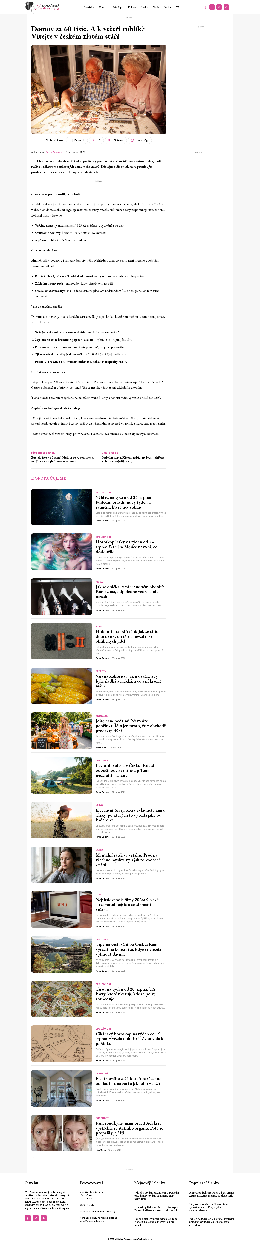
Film (98, 895)
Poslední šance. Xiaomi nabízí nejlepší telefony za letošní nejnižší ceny (133, 459)
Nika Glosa (101, 747)
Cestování (102, 760)
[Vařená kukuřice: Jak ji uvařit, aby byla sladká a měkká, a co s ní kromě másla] (61, 686)
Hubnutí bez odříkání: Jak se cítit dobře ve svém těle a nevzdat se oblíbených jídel (127, 636)
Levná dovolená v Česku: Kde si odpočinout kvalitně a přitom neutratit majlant (125, 770)
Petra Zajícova (53, 152)
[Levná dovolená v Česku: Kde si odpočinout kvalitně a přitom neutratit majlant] (61, 775)
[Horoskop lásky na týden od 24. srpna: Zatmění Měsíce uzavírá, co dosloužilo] (61, 551)
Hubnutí (101, 626)
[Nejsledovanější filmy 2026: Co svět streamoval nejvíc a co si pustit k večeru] (61, 909)
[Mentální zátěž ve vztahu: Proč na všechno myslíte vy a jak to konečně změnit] (61, 865)
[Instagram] (219, 7)
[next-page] (39, 1158)
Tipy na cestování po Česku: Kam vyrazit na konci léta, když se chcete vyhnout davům (128, 949)
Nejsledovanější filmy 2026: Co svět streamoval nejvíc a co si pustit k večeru (128, 904)
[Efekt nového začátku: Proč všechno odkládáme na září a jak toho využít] (61, 1088)
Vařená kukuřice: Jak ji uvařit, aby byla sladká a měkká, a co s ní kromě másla (128, 681)
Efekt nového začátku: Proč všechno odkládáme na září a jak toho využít (128, 1080)
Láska (99, 850)
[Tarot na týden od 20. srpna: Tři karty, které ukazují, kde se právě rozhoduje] (61, 999)
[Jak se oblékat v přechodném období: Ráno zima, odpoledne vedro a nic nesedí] (61, 596)
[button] (204, 7)
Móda (99, 582)
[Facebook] (212, 7)
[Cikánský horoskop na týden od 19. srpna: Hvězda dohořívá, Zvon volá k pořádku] (61, 1043)
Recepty (101, 671)
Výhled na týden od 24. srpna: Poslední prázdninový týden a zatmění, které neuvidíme (123, 502)
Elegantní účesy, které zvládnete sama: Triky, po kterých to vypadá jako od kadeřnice (131, 815)
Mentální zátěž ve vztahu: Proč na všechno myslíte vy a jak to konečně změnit (128, 859)
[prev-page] (33, 1158)
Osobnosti (103, 1118)
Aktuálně (102, 716)
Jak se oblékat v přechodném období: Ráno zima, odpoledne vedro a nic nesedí (130, 591)
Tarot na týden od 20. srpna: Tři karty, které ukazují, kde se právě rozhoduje (125, 994)
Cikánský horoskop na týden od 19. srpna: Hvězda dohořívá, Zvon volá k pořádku (129, 1038)
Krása (100, 805)
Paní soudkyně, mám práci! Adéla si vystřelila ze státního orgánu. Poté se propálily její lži (129, 1128)
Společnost (103, 492)
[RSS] (226, 7)
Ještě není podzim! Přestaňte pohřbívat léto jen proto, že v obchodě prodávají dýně (131, 725)
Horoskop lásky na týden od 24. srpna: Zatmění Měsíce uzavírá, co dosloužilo (126, 546)
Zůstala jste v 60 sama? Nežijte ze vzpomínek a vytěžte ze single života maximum (62, 459)
